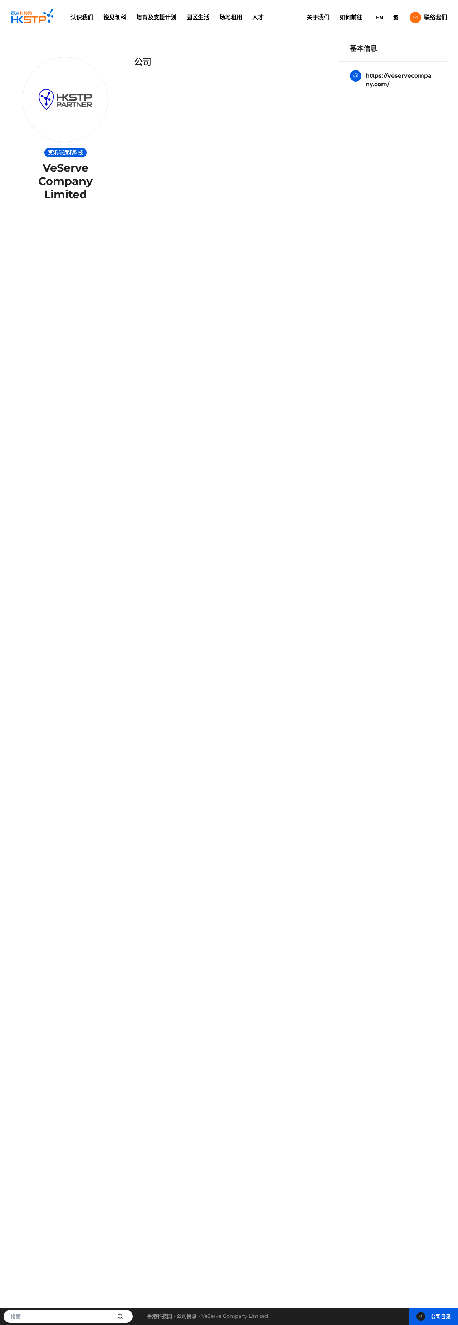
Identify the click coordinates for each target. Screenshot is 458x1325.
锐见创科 (114, 17)
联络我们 (435, 17)
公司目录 (187, 1316)
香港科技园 (159, 1316)
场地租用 (230, 17)
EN (379, 17)
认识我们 (81, 17)
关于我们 (318, 17)
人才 (258, 17)
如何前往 (351, 17)
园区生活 (197, 17)
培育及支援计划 (156, 17)
